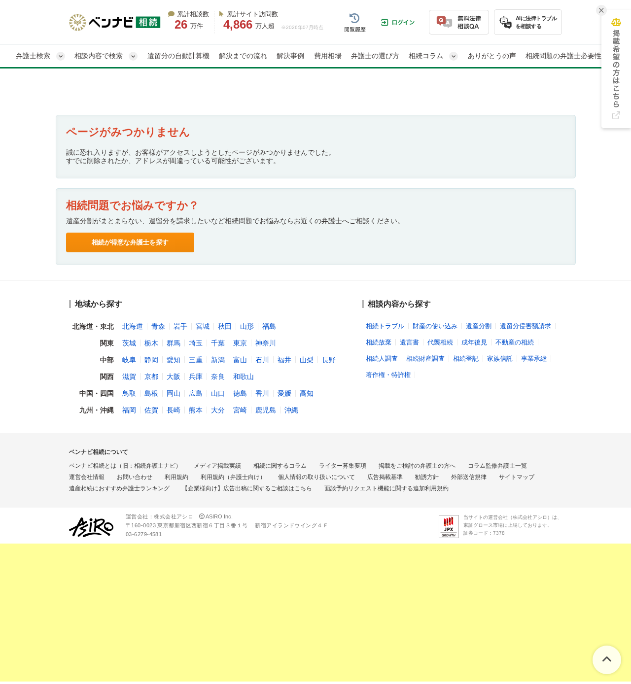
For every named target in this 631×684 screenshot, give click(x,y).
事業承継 (534, 358)
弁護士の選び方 (375, 56)
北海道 (132, 326)
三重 (196, 359)
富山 (240, 359)
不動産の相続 (514, 342)
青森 (158, 326)
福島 (269, 326)
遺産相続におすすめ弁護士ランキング (119, 488)
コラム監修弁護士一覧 (497, 465)
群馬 (173, 343)
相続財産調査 (425, 358)
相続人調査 (382, 358)
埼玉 (196, 343)
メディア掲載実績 (217, 465)
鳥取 (129, 393)
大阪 (173, 376)
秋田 (225, 326)
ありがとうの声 (492, 56)
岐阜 (129, 359)
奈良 (218, 376)
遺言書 (409, 342)
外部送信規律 (469, 477)
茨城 (129, 343)
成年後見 (474, 342)
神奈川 (265, 343)
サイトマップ (516, 477)
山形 (247, 326)
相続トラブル (385, 326)
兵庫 (196, 376)
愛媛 (284, 393)
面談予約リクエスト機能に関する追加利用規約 (386, 488)
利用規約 (176, 477)
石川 (262, 359)
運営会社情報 (87, 477)
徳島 (240, 393)
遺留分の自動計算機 (178, 56)
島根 (151, 393)
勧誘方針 (427, 477)
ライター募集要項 (342, 465)
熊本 (196, 410)
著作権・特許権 (388, 375)
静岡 (151, 359)
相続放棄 (378, 342)
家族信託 (500, 358)
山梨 (307, 359)
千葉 (218, 343)
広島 (196, 393)
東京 (240, 343)
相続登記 (466, 358)
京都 (151, 376)
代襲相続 (440, 342)
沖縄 (291, 410)
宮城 (203, 326)
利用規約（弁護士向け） (233, 477)
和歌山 (243, 376)
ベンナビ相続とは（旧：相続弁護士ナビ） (125, 465)
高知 (307, 393)
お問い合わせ (134, 477)
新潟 (218, 359)
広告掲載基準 (385, 477)
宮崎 (240, 410)
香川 (262, 393)
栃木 (151, 343)
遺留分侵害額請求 (525, 326)
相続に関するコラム (280, 465)
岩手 (180, 326)
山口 (218, 393)
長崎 (173, 410)
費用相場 (328, 56)
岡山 (173, 393)
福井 (284, 359)
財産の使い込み (435, 326)
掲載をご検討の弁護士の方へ (417, 465)
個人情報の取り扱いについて (316, 477)
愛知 (173, 359)
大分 (218, 410)
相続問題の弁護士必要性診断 (570, 56)
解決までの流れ (243, 56)
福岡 (129, 410)
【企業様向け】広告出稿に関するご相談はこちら (247, 488)
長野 (329, 359)
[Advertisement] (296, 615)
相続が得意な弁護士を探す (130, 242)
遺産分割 (478, 326)
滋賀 (129, 376)
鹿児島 (265, 410)
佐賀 (151, 410)
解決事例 (290, 56)
